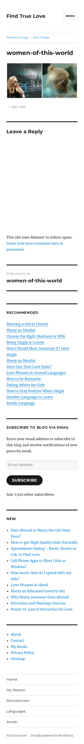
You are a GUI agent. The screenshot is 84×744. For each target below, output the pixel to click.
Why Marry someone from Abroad (40, 597)
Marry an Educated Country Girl (38, 591)
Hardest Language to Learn (29, 397)
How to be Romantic (23, 379)
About (16, 634)
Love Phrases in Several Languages (36, 372)
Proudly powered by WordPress (52, 735)
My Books (19, 646)
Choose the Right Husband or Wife (35, 336)
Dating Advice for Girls (25, 385)
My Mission (15, 690)
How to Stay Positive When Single (35, 391)
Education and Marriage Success (38, 603)
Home (11, 679)
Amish (11, 722)
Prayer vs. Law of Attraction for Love (42, 609)
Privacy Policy (22, 652)
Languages (16, 711)
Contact (17, 640)
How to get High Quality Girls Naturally (44, 542)
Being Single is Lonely (25, 342)
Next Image (41, 37)
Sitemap (18, 659)
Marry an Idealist (21, 330)
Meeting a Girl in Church (27, 324)
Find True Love (25, 16)
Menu (70, 16)
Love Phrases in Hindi (29, 585)
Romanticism (18, 701)
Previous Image (17, 37)
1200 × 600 (18, 107)
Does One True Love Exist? (29, 366)
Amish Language (20, 403)
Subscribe (24, 480)
